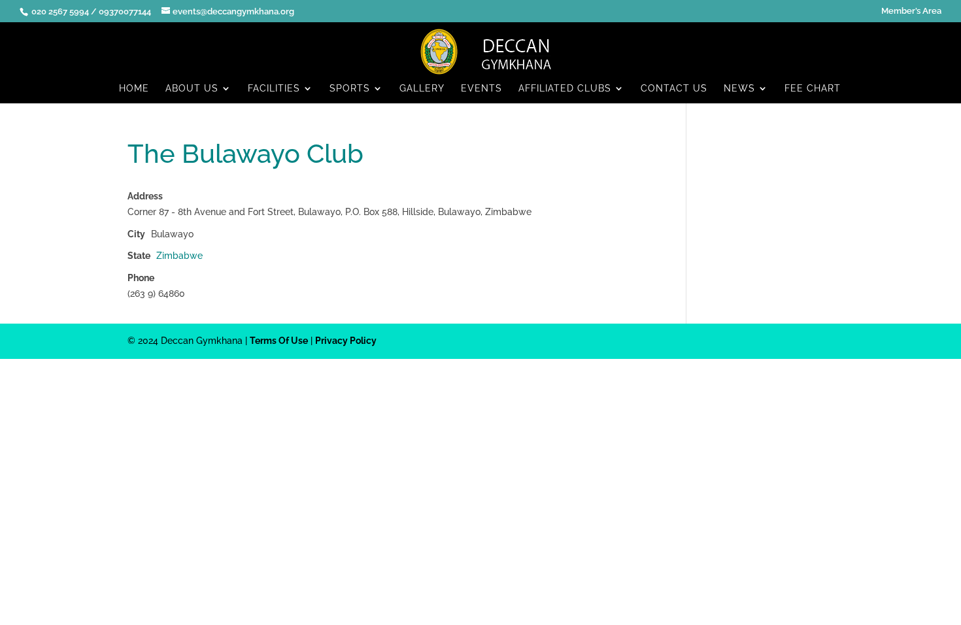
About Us (191, 88)
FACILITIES (274, 88)
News (739, 88)
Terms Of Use (279, 340)
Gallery (422, 88)
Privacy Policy (346, 340)
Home (134, 88)
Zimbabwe (179, 255)
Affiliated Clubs (564, 88)
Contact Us (674, 88)
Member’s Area (911, 11)
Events (481, 88)
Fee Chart (812, 88)
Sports (349, 88)
